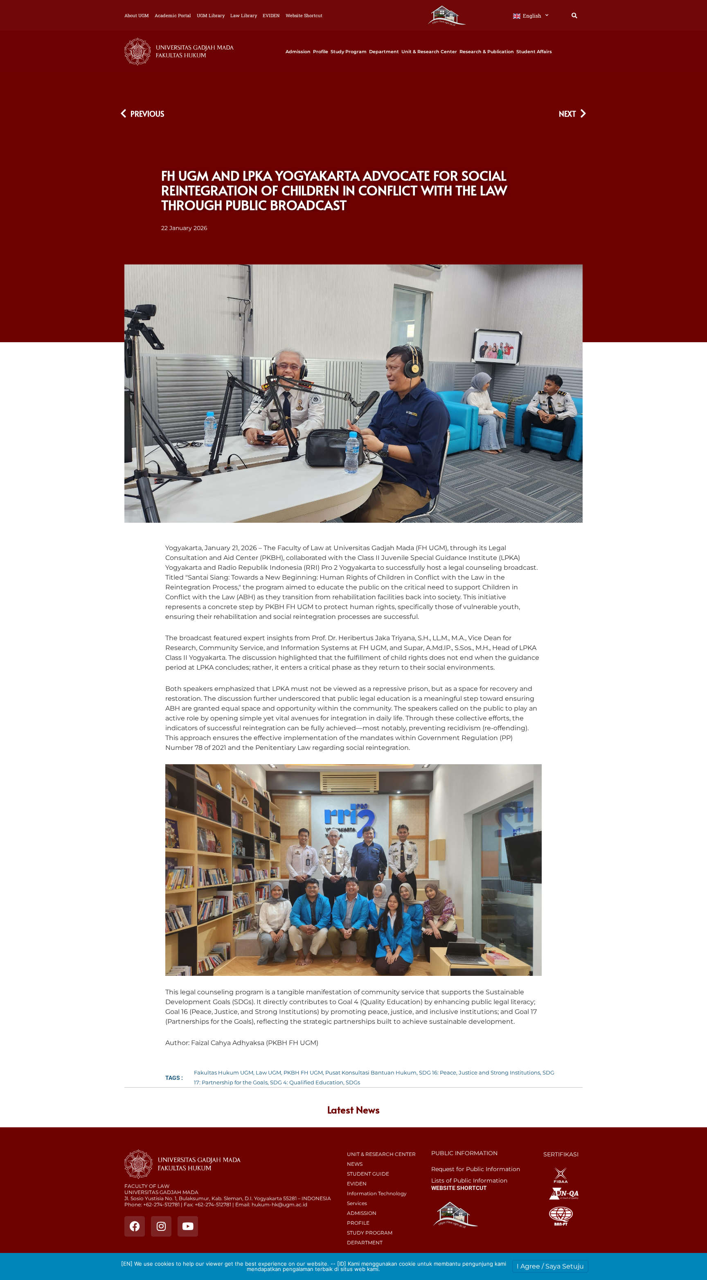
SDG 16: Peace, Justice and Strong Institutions (479, 1072)
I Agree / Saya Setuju (550, 1266)
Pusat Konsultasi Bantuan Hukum (371, 1072)
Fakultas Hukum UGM (223, 1072)
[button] (574, 16)
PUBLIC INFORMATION (464, 1153)
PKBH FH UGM (303, 1072)
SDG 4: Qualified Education (306, 1082)
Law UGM (268, 1072)
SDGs (353, 1082)
